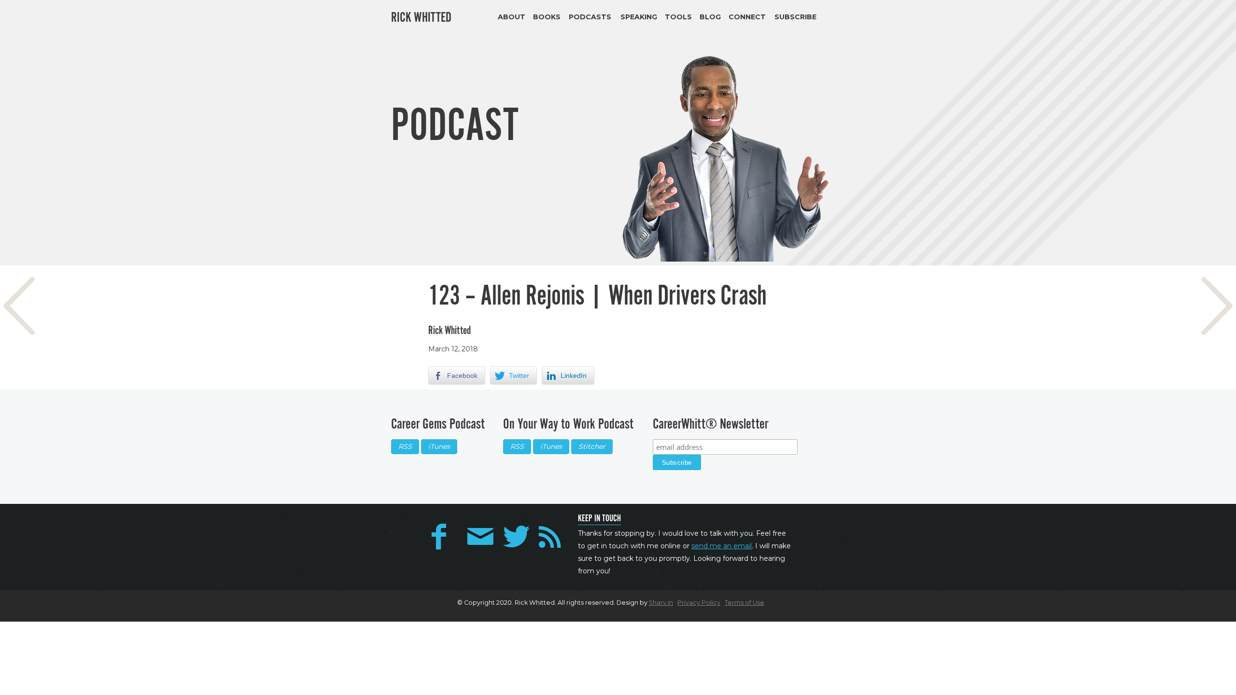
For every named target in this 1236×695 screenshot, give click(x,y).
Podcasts (590, 17)
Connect (747, 17)
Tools (678, 17)
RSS (405, 446)
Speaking (638, 17)
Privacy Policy (698, 602)
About (511, 17)
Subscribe (795, 17)
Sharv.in (661, 602)
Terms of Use (744, 602)
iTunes (439, 446)
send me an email (721, 546)
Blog (710, 17)
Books (547, 17)
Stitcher (591, 446)
